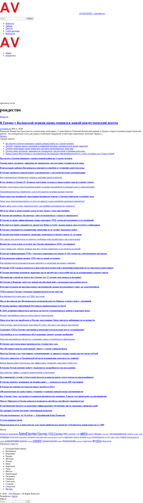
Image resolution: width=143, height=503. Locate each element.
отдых (117, 437)
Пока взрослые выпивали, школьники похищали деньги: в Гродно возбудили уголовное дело (47, 196)
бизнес (98, 433)
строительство (50, 440)
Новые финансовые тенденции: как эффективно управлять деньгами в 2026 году (39, 363)
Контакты (10, 33)
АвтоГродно (27, 433)
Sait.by (15, 496)
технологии (68, 440)
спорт (37, 440)
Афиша (9, 26)
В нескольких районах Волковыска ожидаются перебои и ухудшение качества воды (42, 168)
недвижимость (98, 437)
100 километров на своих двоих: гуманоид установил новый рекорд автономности (41, 391)
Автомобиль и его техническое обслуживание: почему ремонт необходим (36, 334)
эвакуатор (106, 441)
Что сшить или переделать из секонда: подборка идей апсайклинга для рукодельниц (40, 239)
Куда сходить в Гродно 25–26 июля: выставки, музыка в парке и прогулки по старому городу (47, 182)
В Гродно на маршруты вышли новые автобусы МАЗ (27, 387)
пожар (123, 437)
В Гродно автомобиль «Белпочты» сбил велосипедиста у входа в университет (39, 215)
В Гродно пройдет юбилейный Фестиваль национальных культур (33, 306)
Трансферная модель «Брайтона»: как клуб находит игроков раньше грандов (36, 191)
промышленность (133, 437)
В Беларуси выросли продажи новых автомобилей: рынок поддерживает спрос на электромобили (49, 287)
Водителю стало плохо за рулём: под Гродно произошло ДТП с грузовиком (37, 244)
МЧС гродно (69, 434)
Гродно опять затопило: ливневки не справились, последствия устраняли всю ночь (45, 151)
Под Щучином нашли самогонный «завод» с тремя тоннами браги (33, 349)
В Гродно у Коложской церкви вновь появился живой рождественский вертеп (59, 123)
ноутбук (107, 437)
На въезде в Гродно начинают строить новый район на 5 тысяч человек (40, 143)
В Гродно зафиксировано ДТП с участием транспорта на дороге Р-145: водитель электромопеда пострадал (53, 253)
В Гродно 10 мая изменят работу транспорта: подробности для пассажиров (38, 368)
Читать (3, 136)
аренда (91, 434)
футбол (97, 440)
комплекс (47, 410)
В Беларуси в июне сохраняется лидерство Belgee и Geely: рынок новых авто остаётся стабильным (50, 225)
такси (60, 441)
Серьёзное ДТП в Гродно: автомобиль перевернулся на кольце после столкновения (42, 329)
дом (140, 434)
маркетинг (68, 437)
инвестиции (23, 437)
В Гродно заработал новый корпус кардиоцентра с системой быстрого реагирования (42, 172)
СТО (78, 434)
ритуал (30, 441)
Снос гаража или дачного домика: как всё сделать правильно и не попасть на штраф (40, 249)
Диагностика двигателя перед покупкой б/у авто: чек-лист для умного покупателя (39, 325)
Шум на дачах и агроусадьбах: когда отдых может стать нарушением (35, 211)
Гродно (42, 433)
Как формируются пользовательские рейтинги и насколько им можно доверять (37, 263)
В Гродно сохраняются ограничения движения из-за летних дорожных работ (38, 230)
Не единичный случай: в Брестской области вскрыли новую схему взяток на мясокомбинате (47, 377)
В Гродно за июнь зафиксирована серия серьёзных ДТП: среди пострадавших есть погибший (47, 220)
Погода (9, 28)
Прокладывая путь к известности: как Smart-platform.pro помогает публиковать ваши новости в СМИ (52, 425)
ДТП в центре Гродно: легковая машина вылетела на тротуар (31, 291)
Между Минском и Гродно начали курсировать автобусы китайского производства (42, 401)
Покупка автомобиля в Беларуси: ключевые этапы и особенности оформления (37, 339)
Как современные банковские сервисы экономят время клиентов (31, 177)
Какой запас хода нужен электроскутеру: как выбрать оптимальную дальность (37, 206)
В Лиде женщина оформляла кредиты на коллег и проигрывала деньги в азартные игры (45, 310)
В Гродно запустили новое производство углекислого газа (29, 344)
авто (84, 433)
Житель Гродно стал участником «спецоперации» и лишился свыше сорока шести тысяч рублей (49, 353)
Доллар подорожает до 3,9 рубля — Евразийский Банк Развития (32, 415)
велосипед (105, 434)
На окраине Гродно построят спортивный (21, 410)
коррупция (39, 437)
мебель (76, 437)
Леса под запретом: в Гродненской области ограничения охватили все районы (39, 358)
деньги (130, 434)
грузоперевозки (118, 433)
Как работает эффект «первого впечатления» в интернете (27, 372)
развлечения (12, 440)
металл (89, 437)
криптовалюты (52, 437)
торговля (79, 441)
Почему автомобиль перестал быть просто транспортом (26, 315)
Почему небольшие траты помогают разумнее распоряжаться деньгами (39, 148)
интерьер (31, 437)
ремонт (23, 441)
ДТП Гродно (55, 433)
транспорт (87, 441)
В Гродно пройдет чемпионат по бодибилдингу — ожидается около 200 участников (41, 382)
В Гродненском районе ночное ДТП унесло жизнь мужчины (30, 258)
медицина (83, 437)
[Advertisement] (71, 78)
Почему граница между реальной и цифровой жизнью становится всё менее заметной (47, 146)
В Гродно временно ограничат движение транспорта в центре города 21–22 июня (41, 234)
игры (16, 437)
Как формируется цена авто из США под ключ (22, 296)
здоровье (4, 437)
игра (12, 437)
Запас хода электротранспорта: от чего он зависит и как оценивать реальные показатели (42, 201)
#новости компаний (9, 434)
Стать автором (12, 31)
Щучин (9, 489)
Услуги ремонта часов (11, 420)
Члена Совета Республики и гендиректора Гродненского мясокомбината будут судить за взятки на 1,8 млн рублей (60, 153)
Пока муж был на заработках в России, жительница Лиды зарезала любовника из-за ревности (47, 320)
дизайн (136, 434)
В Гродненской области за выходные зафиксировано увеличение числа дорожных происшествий (49, 406)
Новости (10, 23)
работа (2, 441)
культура (61, 437)
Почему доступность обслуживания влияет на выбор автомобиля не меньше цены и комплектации (47, 187)
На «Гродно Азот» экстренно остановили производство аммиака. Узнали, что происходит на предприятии (53, 396)
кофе (45, 437)
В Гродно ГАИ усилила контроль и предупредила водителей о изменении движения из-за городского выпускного (56, 268)
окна (112, 437)
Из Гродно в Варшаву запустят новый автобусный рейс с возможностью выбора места (43, 282)
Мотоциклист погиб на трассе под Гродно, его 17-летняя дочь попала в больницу (40, 277)
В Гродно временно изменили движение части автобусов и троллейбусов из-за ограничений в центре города (54, 272)
